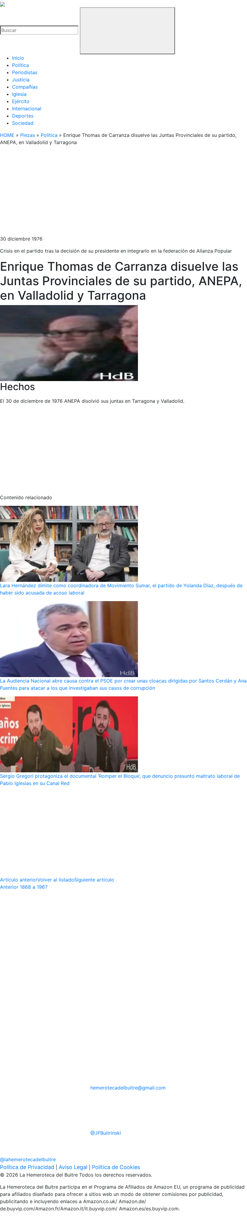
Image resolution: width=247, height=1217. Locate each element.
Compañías (25, 87)
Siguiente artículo (94, 880)
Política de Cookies (116, 1167)
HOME (7, 135)
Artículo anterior (18, 880)
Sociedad (22, 123)
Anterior (24, 887)
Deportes (22, 116)
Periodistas (24, 72)
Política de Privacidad (27, 1167)
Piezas (27, 135)
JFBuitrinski (105, 1133)
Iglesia (19, 94)
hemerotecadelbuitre (128, 1088)
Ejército (21, 101)
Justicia (21, 80)
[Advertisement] (123, 193)
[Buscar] (127, 30)
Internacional (26, 109)
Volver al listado (55, 880)
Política (20, 65)
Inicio (18, 58)
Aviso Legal (73, 1167)
